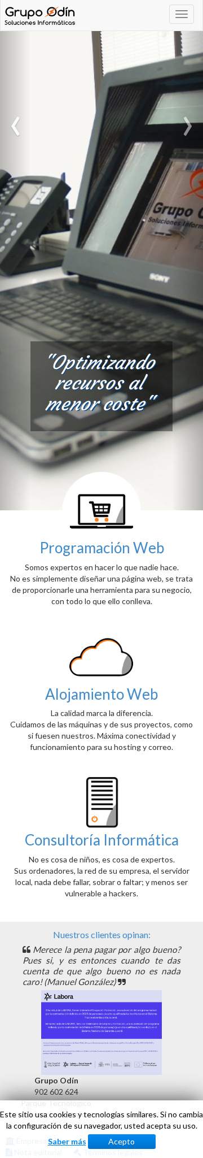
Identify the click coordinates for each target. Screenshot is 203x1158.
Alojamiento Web (101, 694)
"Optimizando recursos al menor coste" (99, 383)
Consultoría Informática (102, 840)
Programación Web (101, 548)
